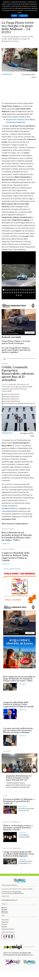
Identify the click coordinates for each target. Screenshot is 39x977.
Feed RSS (5, 913)
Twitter (5, 908)
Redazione (4, 927)
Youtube (5, 911)
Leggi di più (23, 16)
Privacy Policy (5, 920)
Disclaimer (4, 924)
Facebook (4, 910)
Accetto (14, 16)
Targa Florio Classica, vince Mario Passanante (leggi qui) (20, 121)
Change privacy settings (8, 929)
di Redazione (7, 74)
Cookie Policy (5, 922)
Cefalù (17, 446)
